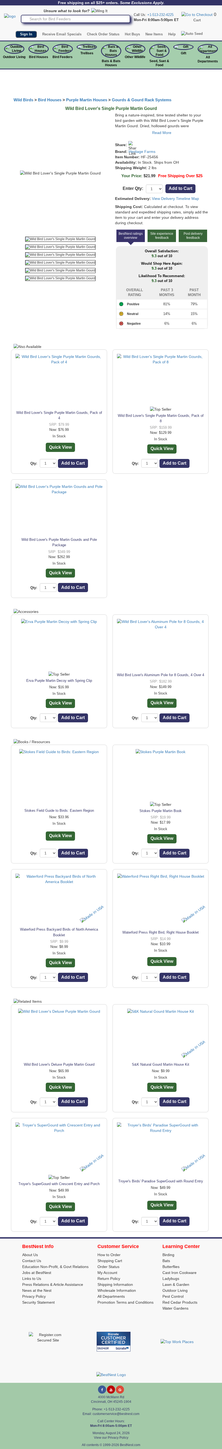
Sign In (26, 34)
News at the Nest (36, 1290)
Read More (161, 132)
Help (172, 34)
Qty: (33, 463)
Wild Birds (23, 100)
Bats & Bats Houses (111, 63)
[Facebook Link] (102, 1390)
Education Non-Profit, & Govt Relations (55, 1266)
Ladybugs (170, 1278)
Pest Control (173, 1296)
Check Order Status (103, 34)
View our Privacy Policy (111, 1438)
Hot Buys (132, 34)
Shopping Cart (109, 1261)
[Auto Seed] (191, 33)
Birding (168, 1255)
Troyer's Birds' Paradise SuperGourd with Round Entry (160, 1181)
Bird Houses (38, 57)
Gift (183, 53)
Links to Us (31, 1278)
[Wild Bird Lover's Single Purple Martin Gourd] (60, 239)
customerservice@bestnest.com (116, 1414)
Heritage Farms (142, 151)
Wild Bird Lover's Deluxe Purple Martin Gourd (59, 1064)
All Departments (208, 59)
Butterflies (170, 1266)
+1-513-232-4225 (160, 15)
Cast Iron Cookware (179, 1272)
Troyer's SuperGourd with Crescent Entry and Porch (59, 1184)
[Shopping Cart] (197, 14)
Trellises (86, 53)
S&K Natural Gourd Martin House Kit (160, 1064)
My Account (107, 1272)
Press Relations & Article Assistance (52, 1284)
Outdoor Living (14, 57)
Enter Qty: (133, 188)
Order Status (108, 1266)
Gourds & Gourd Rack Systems (141, 100)
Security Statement (38, 1302)
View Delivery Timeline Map (175, 198)
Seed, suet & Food (159, 63)
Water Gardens (175, 1308)
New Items (154, 34)
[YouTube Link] (111, 1390)
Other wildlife (135, 57)
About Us (30, 1255)
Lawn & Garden (175, 1284)
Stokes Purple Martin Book (160, 811)
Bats (166, 1261)
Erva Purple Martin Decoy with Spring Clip (59, 681)
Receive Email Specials (61, 34)
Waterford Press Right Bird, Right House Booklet (160, 932)
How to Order (108, 1255)
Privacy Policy (34, 1296)
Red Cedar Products (179, 1302)
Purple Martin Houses (86, 100)
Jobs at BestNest (36, 1272)
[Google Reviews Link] (120, 1390)
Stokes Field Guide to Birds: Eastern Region (59, 811)
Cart (197, 20)
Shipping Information (115, 1284)
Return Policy (108, 1278)
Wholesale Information (116, 1290)
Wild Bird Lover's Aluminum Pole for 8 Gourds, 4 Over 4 (160, 675)
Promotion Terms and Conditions (125, 1302)
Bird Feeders (63, 57)
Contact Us (31, 1261)
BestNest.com (130, 1445)
